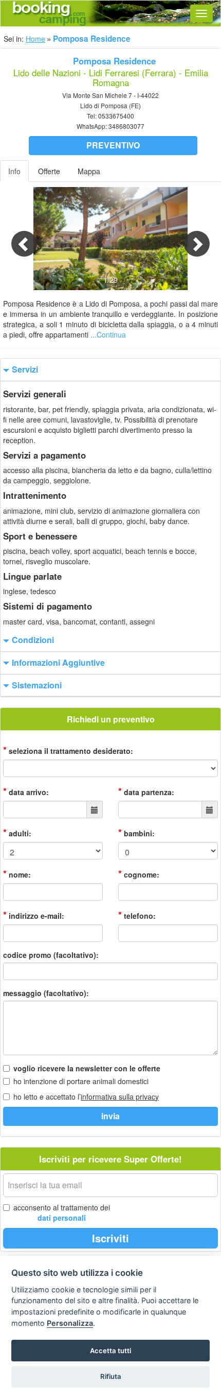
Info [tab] (14, 171)
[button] (16, 238)
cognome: (138, 874)
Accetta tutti (110, 1350)
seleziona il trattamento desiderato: (68, 750)
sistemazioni (37, 685)
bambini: (136, 832)
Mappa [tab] (89, 171)
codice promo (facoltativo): (51, 955)
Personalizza (70, 1323)
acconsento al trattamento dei (61, 1212)
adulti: (17, 832)
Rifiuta (110, 1376)
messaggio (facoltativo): (46, 993)
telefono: (137, 915)
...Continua (108, 334)
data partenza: (146, 791)
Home (35, 38)
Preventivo (113, 145)
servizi (25, 369)
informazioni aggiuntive (58, 662)
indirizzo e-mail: (33, 915)
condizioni (33, 640)
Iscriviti (110, 1238)
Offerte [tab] (49, 171)
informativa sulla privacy (120, 1096)
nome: (17, 874)
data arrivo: (26, 791)
